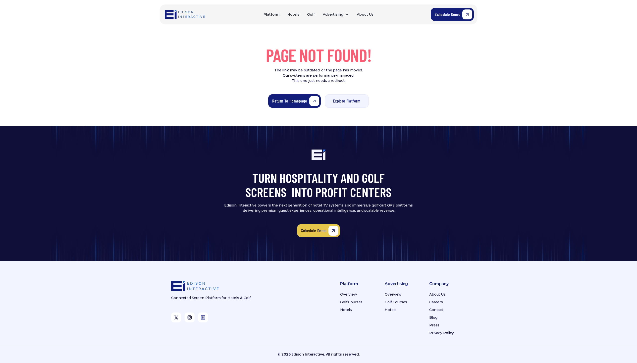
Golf (311, 14)
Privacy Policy (441, 333)
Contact (436, 310)
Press (434, 325)
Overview (348, 294)
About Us (365, 14)
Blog (433, 317)
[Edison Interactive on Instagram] (190, 317)
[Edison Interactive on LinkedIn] (203, 317)
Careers (436, 302)
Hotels (293, 14)
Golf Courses (351, 302)
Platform (271, 14)
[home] (185, 14)
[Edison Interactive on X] (176, 317)
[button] (336, 14)
